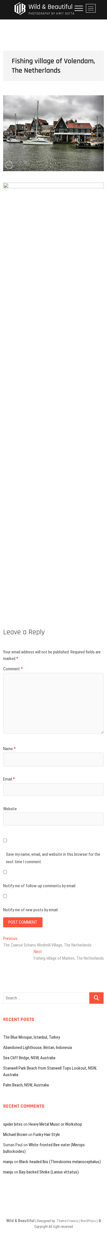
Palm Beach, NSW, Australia (26, 1085)
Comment (13, 668)
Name (9, 748)
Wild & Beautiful (50, 7)
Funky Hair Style (46, 1134)
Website (10, 808)
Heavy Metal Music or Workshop (55, 1124)
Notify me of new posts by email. (30, 909)
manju (8, 1161)
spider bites (13, 1124)
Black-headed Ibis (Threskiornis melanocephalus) (60, 1161)
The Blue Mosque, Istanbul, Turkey (31, 1037)
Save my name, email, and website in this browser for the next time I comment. (53, 858)
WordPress (88, 1221)
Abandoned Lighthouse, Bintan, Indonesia (37, 1047)
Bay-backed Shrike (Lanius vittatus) (49, 1172)
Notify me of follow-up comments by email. (39, 885)
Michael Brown (15, 1134)
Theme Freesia (67, 1221)
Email (9, 779)
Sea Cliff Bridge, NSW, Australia (29, 1057)
